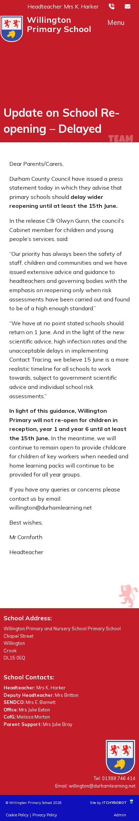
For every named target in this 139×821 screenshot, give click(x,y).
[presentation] (111, 6)
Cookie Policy (17, 814)
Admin (120, 814)
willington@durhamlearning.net (102, 786)
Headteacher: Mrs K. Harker (62, 6)
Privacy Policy (44, 814)
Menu (116, 22)
